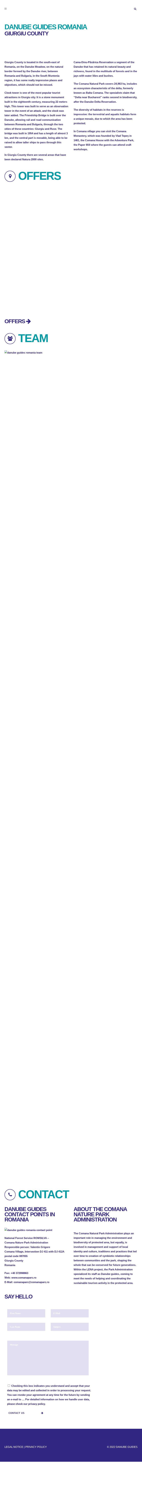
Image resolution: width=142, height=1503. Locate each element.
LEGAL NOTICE (14, 1446)
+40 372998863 (19, 1273)
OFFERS (15, 321)
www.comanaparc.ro (23, 1277)
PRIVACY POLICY (36, 1446)
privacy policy (36, 1403)
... (23, 1399)
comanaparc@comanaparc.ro (31, 1282)
